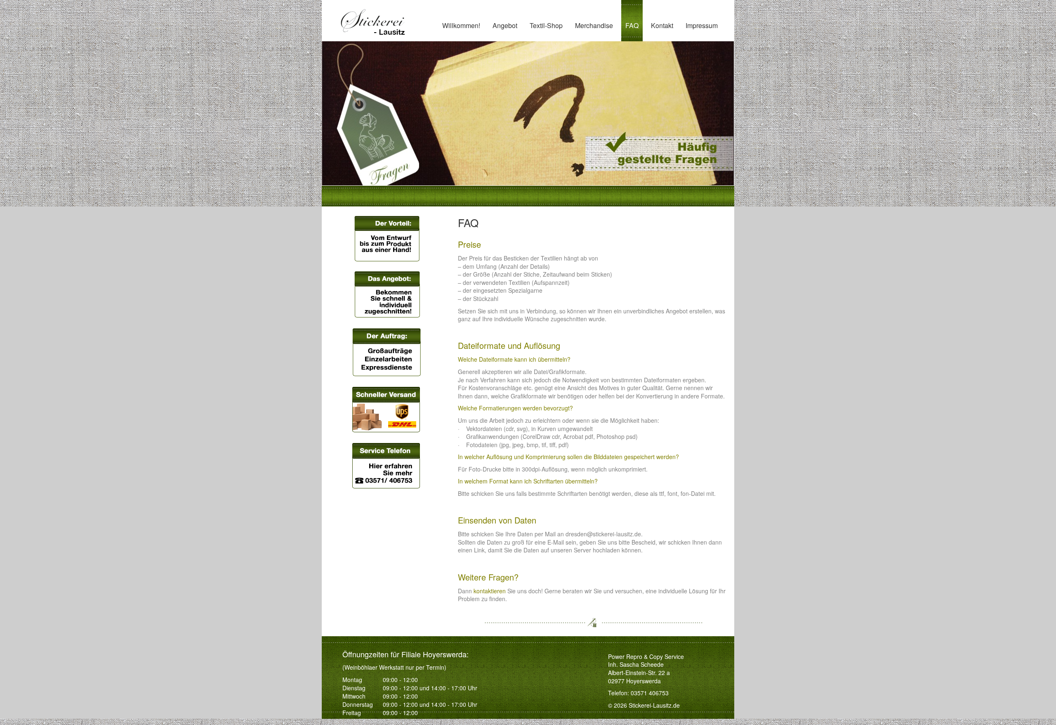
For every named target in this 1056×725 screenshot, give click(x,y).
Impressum (702, 25)
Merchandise (594, 25)
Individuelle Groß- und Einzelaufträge (525, 59)
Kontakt (662, 25)
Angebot (505, 25)
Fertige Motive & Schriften (516, 94)
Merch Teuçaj (594, 54)
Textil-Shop (546, 25)
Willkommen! (461, 25)
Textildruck (508, 126)
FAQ (632, 25)
